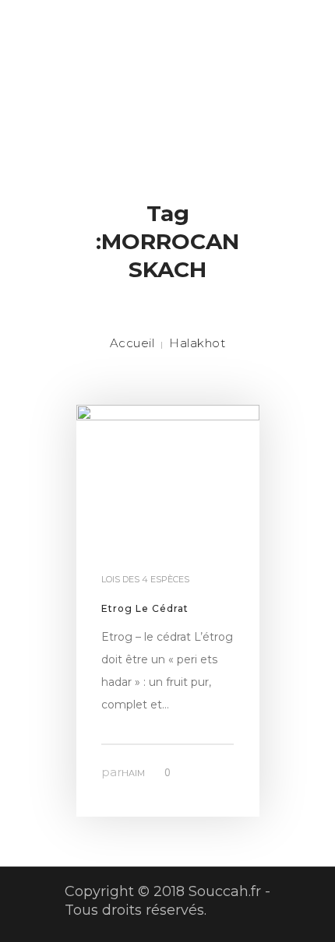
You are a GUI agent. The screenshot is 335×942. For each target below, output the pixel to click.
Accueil (132, 343)
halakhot (197, 343)
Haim (133, 773)
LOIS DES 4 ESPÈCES (145, 579)
